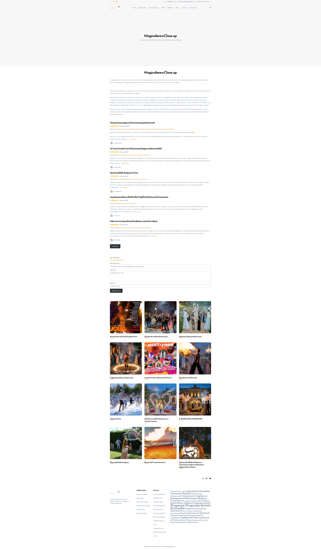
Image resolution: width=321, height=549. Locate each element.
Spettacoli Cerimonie (189, 513)
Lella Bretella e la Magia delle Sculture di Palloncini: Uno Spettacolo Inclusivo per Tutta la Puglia (144, 129)
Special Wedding (188, 511)
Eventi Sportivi (177, 500)
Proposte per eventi (178, 491)
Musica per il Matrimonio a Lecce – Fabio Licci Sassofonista (133, 228)
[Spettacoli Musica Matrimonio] (195, 317)
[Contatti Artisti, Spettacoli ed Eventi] (160, 358)
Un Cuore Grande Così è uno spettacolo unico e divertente (133, 155)
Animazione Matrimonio (184, 498)
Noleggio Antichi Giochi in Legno (126, 203)
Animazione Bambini (181, 493)
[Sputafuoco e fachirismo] (195, 358)
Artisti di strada (153, 8)
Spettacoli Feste (189, 517)
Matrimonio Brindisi (159, 506)
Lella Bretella (141, 509)
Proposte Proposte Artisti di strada (190, 507)
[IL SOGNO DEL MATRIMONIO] (195, 399)
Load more (115, 246)
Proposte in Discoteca (195, 508)
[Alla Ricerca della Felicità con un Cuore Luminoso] (160, 399)
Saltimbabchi (176, 510)
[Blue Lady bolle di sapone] (126, 443)
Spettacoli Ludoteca (200, 520)
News (177, 8)
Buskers (203, 498)
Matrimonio (193, 522)
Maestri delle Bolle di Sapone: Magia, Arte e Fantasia (132, 179)
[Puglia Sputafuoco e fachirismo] (126, 358)
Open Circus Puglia (142, 502)
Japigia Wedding (142, 513)
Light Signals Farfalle (143, 506)
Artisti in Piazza (185, 520)
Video (163, 8)
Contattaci (192, 8)
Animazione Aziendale (198, 491)
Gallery (170, 8)
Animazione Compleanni (194, 496)
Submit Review (116, 291)
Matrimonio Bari (158, 502)
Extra (184, 8)
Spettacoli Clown (186, 515)
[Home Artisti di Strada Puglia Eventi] (126, 317)
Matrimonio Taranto (159, 513)
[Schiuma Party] (126, 399)
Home (135, 8)
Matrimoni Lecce (158, 509)
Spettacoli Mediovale (178, 522)
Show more (133, 139)
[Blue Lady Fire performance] (160, 443)
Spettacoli (142, 8)
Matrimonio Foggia (159, 517)
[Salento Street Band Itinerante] (160, 317)
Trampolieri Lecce (158, 528)
